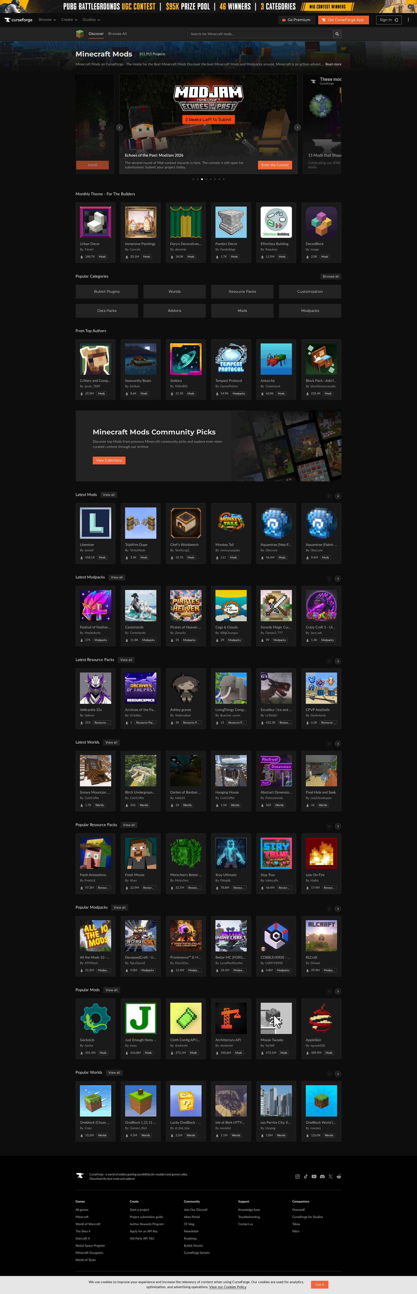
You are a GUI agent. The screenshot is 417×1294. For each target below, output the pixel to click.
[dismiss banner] (410, 6)
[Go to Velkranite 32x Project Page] (96, 698)
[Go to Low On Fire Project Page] (321, 863)
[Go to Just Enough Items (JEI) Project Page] (141, 1028)
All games (82, 1209)
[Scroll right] (337, 496)
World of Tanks (86, 1260)
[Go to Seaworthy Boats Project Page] (141, 369)
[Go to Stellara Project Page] (186, 369)
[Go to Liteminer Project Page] (96, 533)
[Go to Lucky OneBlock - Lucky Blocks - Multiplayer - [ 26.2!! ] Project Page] (186, 1111)
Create (67, 20)
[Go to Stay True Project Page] (276, 863)
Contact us (245, 1224)
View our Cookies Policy (227, 1287)
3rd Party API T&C (142, 1238)
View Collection (264, 165)
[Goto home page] (18, 20)
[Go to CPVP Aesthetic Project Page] (321, 698)
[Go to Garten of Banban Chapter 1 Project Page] (186, 781)
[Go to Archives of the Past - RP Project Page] (141, 698)
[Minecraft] (80, 34)
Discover (96, 34)
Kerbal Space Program (90, 1245)
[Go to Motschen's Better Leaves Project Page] (186, 863)
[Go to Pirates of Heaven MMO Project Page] (186, 616)
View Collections (109, 460)
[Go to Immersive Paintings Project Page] (141, 232)
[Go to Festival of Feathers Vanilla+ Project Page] (96, 616)
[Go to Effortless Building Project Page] (276, 232)
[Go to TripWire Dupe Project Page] (141, 533)
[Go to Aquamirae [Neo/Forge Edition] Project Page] (276, 533)
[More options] (408, 20)
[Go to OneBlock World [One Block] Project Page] (321, 1111)
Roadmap (190, 1238)
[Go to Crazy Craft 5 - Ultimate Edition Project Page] (321, 616)
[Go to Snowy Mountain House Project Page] (96, 781)
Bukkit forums (193, 1245)
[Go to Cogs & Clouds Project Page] (231, 616)
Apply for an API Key (143, 1231)
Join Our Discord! (196, 1209)
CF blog (189, 1224)
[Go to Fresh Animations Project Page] (96, 863)
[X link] (330, 1176)
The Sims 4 (83, 1231)
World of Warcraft (88, 1224)
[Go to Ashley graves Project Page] (186, 698)
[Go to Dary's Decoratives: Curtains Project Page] (186, 232)
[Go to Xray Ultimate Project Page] (231, 863)
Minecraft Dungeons (89, 1252)
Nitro (295, 1231)
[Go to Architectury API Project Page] (231, 1028)
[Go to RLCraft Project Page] (321, 946)
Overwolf (298, 1209)
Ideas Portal (192, 1217)
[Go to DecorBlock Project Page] (321, 232)
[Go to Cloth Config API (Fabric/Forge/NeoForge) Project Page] (186, 1028)
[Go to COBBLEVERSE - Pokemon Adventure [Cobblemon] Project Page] (276, 946)
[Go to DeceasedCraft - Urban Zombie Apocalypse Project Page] (141, 946)
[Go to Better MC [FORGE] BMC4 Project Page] (231, 946)
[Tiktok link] (305, 1176)
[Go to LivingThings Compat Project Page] (231, 698)
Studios (89, 20)
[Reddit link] (338, 1176)
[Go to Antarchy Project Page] (276, 369)
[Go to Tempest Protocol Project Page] (231, 369)
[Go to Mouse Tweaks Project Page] (276, 1028)
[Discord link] (322, 1176)
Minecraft (82, 1217)
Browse (45, 20)
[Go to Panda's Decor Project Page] (231, 232)
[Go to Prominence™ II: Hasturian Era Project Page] (186, 946)
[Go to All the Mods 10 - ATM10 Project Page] (96, 946)
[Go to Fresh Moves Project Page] (141, 863)
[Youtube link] (314, 1176)
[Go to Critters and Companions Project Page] (96, 369)
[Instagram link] (297, 1176)
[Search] (337, 34)
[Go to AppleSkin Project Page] (321, 1028)
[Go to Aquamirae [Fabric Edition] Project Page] (321, 533)
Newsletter (191, 1231)
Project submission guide (146, 1217)
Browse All (117, 34)
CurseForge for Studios (307, 1217)
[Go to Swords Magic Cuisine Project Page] (276, 616)
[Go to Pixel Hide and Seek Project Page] (321, 781)
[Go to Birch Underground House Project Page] (141, 781)
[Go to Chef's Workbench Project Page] (186, 533)
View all (109, 495)
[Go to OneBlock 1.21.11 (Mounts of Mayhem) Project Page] (141, 1111)
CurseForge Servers (197, 1252)
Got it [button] (319, 1284)
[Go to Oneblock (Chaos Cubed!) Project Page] (96, 1111)
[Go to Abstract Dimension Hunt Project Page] (276, 781)
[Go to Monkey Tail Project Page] (231, 533)
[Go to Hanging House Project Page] (231, 781)
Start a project (139, 1209)
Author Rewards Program (147, 1224)
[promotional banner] (208, 6)
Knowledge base (249, 1209)
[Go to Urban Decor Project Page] (96, 232)
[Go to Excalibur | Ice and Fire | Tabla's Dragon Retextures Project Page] (276, 698)
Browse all (331, 276)
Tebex (296, 1224)
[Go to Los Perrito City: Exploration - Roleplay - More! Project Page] (276, 1111)
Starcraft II (83, 1238)
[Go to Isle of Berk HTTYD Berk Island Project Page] (231, 1111)
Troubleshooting (249, 1217)
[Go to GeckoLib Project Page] (96, 1028)
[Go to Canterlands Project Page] (141, 616)
